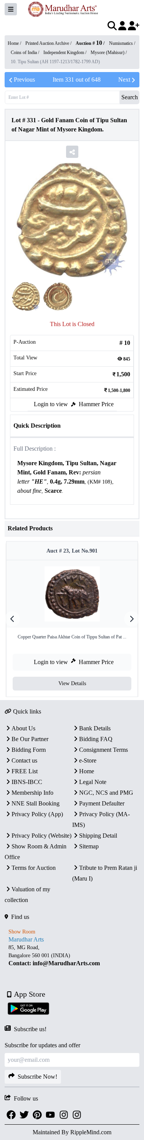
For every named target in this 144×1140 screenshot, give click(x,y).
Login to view (51, 404)
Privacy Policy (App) (37, 814)
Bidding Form (29, 749)
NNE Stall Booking (36, 803)
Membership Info (32, 792)
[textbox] (72, 477)
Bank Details (95, 728)
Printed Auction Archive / (49, 43)
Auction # (89, 43)
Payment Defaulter (101, 803)
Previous (24, 79)
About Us (23, 728)
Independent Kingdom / (65, 52)
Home (86, 771)
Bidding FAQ (96, 739)
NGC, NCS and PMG (106, 792)
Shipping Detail (98, 835)
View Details (72, 683)
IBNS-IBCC (27, 782)
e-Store (87, 760)
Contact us (24, 760)
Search (129, 97)
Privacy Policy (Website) (41, 835)
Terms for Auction (34, 867)
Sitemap (89, 846)
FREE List (25, 771)
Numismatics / (122, 43)
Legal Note (92, 782)
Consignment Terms (103, 749)
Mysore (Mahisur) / (109, 52)
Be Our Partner (30, 739)
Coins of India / (25, 52)
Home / (15, 43)
